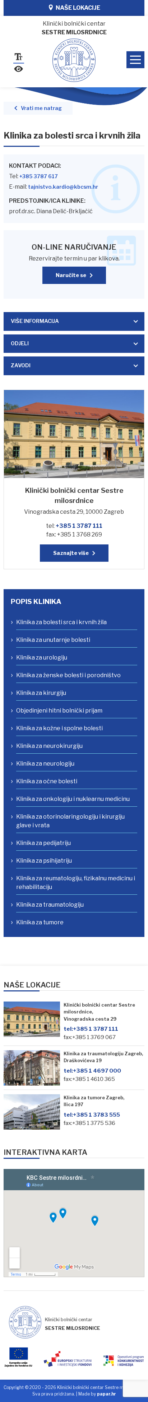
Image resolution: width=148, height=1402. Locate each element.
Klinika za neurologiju (45, 763)
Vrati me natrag (41, 108)
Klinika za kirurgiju (41, 692)
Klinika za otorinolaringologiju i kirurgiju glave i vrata (70, 821)
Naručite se (71, 275)
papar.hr (106, 1394)
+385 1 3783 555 (92, 1114)
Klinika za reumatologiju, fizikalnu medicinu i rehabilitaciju (75, 882)
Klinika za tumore (40, 922)
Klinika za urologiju (41, 657)
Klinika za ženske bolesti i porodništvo (68, 675)
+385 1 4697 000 (92, 1070)
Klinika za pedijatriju (43, 843)
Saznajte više (71, 553)
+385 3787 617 (38, 176)
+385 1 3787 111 (79, 525)
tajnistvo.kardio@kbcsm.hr (63, 187)
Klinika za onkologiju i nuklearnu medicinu (73, 799)
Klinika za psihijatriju (44, 860)
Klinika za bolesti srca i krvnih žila (61, 622)
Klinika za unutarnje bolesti (53, 639)
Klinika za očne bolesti (46, 781)
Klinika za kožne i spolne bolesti (59, 728)
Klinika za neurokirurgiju (49, 745)
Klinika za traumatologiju (50, 904)
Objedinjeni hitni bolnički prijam (59, 710)
